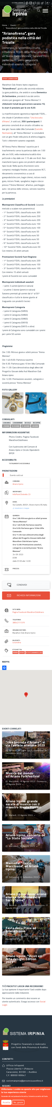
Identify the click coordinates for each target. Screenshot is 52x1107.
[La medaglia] (12, 402)
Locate (4, 668)
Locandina (16, 642)
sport (22, 652)
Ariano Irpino (18, 484)
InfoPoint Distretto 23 (21, 494)
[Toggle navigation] (45, 11)
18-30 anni (15, 426)
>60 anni (35, 426)
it (48, 2)
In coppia (36, 423)
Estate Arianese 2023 (34, 652)
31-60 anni (26, 426)
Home (4, 25)
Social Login (17, 2)
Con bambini (17, 423)
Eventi (13, 25)
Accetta (6, 1102)
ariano (15, 652)
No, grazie (18, 1102)
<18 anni (6, 426)
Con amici (7, 423)
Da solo (28, 423)
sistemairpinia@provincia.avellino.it (24, 1080)
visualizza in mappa (21, 508)
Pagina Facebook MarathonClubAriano (28, 612)
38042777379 (18, 622)
